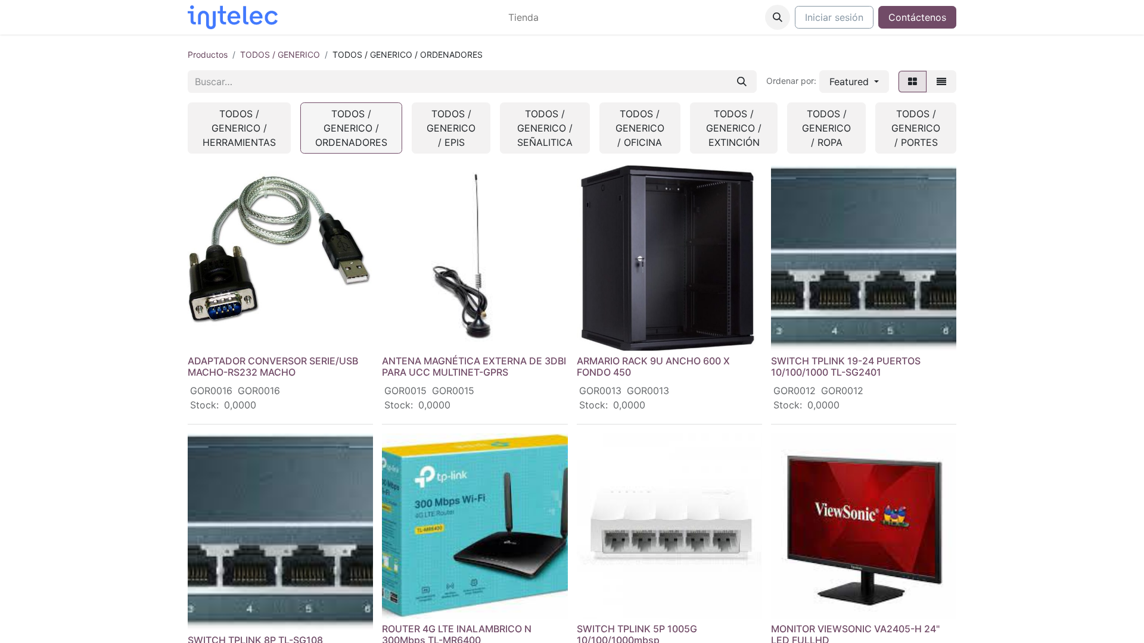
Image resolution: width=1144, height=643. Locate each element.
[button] (777, 17)
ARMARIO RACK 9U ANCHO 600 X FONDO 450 (653, 366)
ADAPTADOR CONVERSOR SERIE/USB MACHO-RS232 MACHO (273, 366)
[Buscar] (742, 81)
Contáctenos (917, 17)
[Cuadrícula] (912, 81)
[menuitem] (523, 17)
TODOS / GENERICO (280, 54)
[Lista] (941, 81)
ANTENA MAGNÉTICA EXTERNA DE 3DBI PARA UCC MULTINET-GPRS (474, 366)
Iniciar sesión (834, 17)
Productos (208, 54)
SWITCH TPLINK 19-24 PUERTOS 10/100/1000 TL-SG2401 (846, 366)
